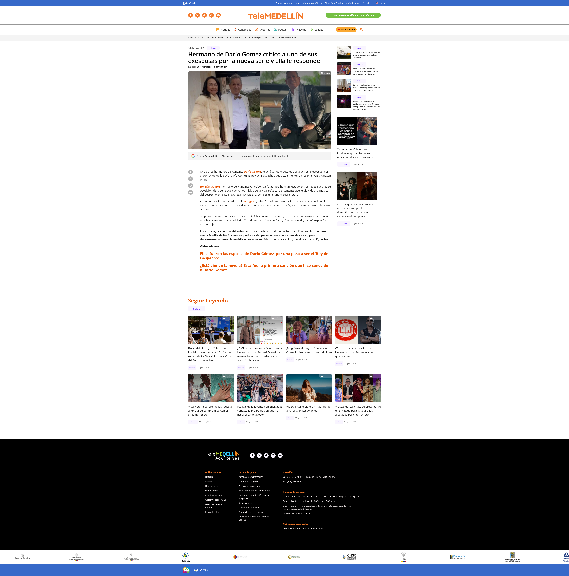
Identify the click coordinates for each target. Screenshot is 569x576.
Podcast (280, 29)
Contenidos (242, 29)
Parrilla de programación (251, 476)
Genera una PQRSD (248, 481)
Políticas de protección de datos (254, 490)
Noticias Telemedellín (214, 66)
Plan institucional (213, 495)
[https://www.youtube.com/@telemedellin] (280, 455)
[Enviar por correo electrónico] (190, 192)
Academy (298, 29)
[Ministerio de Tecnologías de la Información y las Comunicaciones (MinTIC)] (315, 557)
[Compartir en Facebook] (190, 172)
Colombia (359, 64)
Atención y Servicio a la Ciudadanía (342, 3)
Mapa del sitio (212, 512)
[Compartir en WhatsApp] (190, 185)
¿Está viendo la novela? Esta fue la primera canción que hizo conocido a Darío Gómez (264, 267)
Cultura (207, 37)
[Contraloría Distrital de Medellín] (206, 557)
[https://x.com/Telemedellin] (259, 455)
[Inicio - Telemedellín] (275, 15)
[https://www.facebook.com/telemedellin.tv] (252, 455)
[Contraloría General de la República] (152, 557)
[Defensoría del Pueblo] (479, 557)
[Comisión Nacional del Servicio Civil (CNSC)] (261, 557)
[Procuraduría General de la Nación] (98, 557)
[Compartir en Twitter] (190, 178)
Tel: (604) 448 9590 (292, 481)
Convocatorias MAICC (249, 507)
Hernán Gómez (210, 186)
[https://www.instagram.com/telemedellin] (273, 455)
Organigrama (211, 490)
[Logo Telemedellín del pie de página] (222, 455)
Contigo (316, 29)
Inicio (190, 37)
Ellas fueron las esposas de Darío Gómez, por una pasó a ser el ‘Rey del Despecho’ (265, 256)
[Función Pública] (533, 557)
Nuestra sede (212, 486)
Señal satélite (245, 503)
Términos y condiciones (250, 486)
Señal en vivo (348, 29)
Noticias (223, 29)
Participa (367, 3)
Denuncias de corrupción (251, 512)
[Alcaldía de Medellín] (424, 557)
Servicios (209, 481)
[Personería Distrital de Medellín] (369, 557)
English (382, 2)
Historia (209, 476)
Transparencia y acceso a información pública (299, 3)
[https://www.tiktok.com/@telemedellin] (266, 455)
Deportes (262, 29)
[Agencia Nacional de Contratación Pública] (43, 557)
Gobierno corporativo (215, 499)
